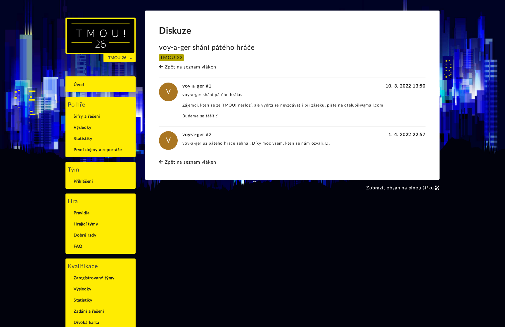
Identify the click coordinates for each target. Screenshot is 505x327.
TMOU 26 (117, 58)
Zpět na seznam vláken (189, 67)
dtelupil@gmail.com (363, 105)
